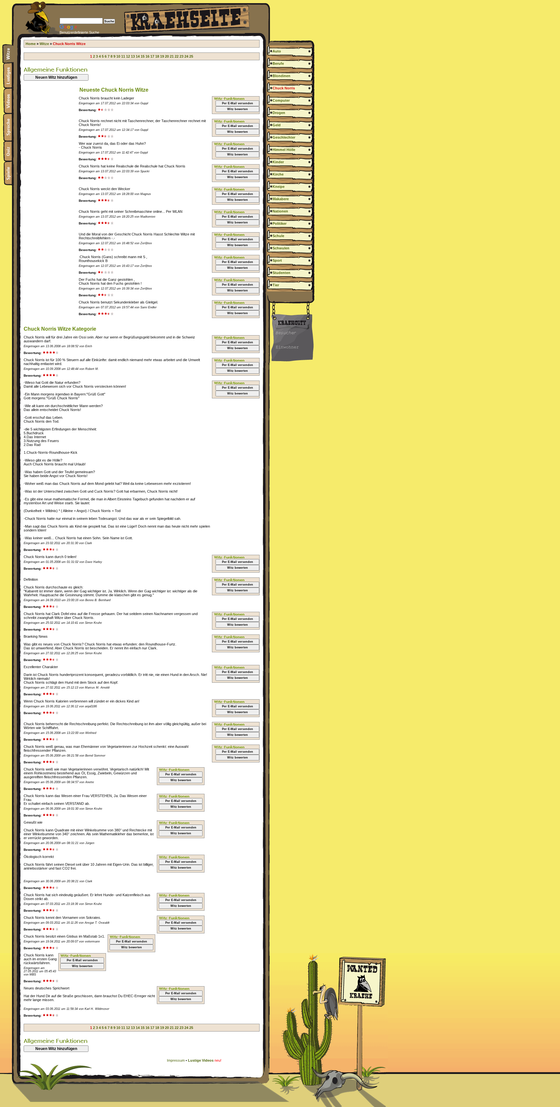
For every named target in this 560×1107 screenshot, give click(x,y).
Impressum (176, 1060)
